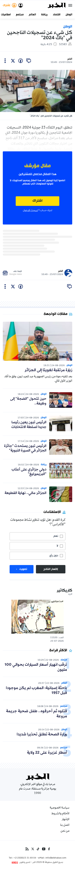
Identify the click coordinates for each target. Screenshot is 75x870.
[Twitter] (32, 848)
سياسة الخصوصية (59, 808)
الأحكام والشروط (60, 813)
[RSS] (27, 848)
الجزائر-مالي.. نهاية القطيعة (25, 493)
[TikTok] (38, 848)
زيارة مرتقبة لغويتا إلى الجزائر (48, 370)
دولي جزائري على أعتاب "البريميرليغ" (29, 472)
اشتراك (37, 201)
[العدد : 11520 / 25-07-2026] (37, 617)
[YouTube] (43, 848)
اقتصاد (56, 14)
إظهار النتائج (50, 569)
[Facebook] (49, 848)
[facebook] (20, 61)
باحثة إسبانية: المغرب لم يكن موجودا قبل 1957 (36, 690)
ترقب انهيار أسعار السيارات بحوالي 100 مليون (36, 667)
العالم (32, 14)
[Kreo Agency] (15, 862)
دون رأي (53, 555)
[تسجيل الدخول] (20, 5)
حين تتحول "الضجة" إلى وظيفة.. (28, 401)
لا (57, 545)
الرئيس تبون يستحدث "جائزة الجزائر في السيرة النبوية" (25, 448)
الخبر (69, 59)
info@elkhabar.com (56, 858)
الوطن (69, 14)
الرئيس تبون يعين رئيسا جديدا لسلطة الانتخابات (28, 424)
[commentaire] (28, 61)
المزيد (70, 594)
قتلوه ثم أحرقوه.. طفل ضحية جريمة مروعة (36, 714)
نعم (55, 536)
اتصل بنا (64, 825)
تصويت (23, 569)
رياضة (44, 14)
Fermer (70, 5)
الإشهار (65, 819)
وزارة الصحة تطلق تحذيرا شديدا (42, 734)
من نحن (65, 831)
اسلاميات (6, 14)
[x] (13, 61)
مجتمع (20, 14)
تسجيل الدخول (30, 210)
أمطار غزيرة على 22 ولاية (47, 752)
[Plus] (5, 61)
